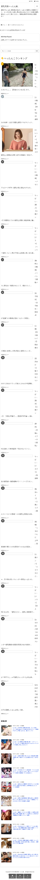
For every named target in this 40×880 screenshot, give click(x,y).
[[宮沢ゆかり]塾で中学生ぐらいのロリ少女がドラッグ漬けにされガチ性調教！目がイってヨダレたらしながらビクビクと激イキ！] (17, 368)
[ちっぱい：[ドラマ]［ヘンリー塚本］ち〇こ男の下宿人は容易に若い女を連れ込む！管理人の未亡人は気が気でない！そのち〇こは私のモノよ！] (17, 238)
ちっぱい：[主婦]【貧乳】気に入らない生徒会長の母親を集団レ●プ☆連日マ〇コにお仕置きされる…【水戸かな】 (25, 757)
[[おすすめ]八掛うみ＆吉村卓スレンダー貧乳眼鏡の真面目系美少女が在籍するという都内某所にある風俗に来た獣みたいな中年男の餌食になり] (17, 630)
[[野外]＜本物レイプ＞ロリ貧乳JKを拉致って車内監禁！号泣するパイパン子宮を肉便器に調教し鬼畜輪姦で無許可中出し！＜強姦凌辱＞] (17, 434)
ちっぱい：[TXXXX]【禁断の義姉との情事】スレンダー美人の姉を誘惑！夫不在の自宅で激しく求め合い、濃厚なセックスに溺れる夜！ (26, 842)
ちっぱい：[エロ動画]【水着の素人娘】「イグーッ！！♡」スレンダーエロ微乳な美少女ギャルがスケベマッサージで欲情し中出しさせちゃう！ (25, 743)
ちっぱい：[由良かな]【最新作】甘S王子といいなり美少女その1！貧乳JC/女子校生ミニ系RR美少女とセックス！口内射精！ (26, 785)
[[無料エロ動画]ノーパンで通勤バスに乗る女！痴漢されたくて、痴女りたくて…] (17, 271)
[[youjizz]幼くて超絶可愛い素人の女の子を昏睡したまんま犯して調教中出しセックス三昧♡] (17, 695)
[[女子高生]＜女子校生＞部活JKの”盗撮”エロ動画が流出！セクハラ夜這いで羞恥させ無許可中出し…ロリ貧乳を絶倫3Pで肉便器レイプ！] (17, 303)
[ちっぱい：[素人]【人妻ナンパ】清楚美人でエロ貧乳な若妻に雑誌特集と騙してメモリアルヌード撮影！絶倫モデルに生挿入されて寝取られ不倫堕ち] (17, 205)
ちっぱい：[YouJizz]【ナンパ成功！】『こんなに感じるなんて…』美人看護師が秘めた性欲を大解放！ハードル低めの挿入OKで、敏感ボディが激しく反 (25, 828)
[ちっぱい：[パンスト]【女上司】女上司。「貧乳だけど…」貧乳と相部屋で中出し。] (17, 597)
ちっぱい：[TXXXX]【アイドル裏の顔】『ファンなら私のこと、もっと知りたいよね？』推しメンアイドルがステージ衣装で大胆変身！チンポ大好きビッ (26, 771)
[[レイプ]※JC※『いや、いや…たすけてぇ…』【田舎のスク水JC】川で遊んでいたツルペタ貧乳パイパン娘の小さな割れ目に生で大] (17, 75)
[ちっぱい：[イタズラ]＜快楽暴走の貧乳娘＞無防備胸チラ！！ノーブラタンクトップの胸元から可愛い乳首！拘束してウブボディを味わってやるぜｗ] (17, 466)
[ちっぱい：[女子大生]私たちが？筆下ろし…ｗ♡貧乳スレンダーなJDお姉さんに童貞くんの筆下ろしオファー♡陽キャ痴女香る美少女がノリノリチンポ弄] (17, 662)
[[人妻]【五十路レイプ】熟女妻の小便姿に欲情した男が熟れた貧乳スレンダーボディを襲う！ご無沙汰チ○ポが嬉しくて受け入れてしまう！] (17, 336)
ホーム (3, 25)
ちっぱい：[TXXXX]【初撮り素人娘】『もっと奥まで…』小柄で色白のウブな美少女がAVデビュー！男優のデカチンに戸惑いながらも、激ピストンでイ (26, 729)
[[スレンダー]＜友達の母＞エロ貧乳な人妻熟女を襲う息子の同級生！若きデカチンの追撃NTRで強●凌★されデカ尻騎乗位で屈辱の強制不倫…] (17, 140)
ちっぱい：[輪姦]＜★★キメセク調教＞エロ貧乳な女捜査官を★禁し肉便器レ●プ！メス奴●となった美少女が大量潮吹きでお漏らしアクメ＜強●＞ (25, 813)
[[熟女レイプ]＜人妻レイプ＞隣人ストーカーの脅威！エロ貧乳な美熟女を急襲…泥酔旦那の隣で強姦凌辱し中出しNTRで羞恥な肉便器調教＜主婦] (17, 499)
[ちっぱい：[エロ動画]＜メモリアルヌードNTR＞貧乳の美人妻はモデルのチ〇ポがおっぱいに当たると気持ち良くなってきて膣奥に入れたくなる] (17, 173)
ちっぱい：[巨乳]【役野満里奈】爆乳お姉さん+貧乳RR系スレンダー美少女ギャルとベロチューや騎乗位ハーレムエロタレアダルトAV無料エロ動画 (25, 799)
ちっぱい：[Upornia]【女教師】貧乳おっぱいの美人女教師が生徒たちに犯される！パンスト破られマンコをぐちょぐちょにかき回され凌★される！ (25, 856)
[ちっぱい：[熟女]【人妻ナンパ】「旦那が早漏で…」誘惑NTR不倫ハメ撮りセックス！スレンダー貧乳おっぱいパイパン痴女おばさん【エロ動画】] (17, 401)
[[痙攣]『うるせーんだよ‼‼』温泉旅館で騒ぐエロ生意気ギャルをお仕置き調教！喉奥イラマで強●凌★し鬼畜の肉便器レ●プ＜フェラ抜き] (17, 532)
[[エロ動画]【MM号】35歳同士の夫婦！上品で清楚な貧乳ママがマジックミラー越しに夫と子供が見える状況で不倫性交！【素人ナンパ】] (17, 107)
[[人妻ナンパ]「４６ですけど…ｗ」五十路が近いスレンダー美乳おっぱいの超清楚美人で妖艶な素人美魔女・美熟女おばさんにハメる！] (17, 564)
